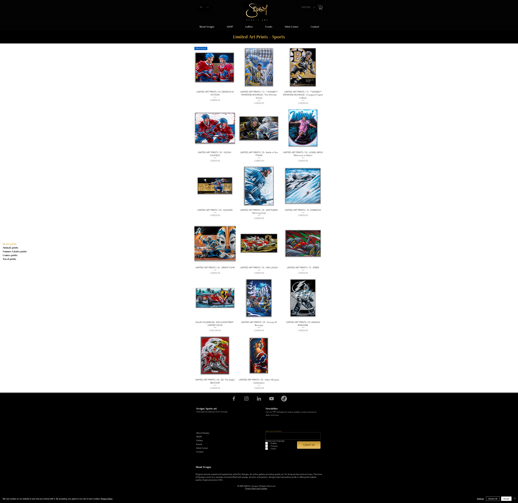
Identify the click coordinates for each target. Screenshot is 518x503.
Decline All (492, 498)
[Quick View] (259, 67)
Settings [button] (480, 498)
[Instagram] (246, 398)
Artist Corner (202, 448)
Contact (199, 451)
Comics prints (10, 255)
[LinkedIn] (259, 398)
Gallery (199, 440)
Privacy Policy (107, 498)
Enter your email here (273, 431)
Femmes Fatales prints (15, 251)
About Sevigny (202, 433)
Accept (506, 498)
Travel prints (9, 259)
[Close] (514, 499)
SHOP (199, 436)
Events (199, 444)
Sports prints (9, 243)
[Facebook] (234, 398)
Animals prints (10, 247)
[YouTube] (271, 398)
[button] (308, 7)
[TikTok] (284, 398)
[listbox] (308, 7)
